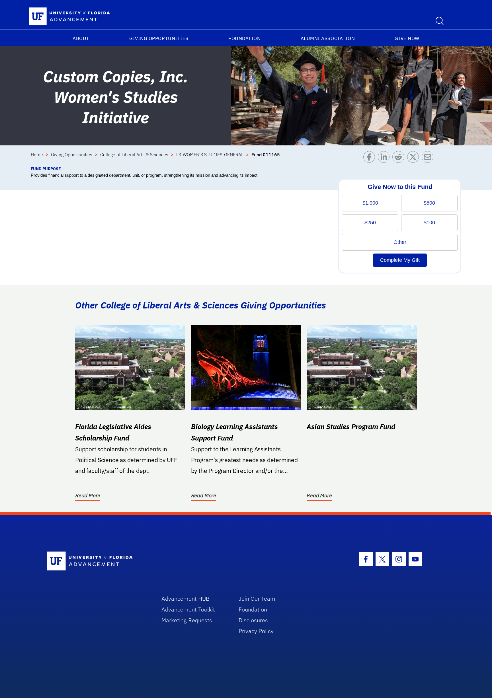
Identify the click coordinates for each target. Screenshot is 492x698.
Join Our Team (257, 598)
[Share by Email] (429, 158)
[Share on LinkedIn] (385, 158)
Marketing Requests (186, 620)
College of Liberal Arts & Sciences (134, 154)
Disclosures (253, 620)
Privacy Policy (256, 631)
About (81, 38)
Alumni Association (328, 38)
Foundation (244, 38)
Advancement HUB (185, 598)
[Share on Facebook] (370, 158)
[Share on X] (414, 158)
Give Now (407, 38)
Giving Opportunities (158, 38)
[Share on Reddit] (399, 158)
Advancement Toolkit (188, 609)
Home (37, 154)
